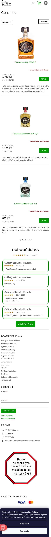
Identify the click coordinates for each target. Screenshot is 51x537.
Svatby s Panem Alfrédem (11, 341)
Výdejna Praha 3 (7, 347)
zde (43, 517)
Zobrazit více (25, 324)
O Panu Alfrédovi (7, 359)
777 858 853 (9, 433)
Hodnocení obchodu (25, 249)
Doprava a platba (7, 356)
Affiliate (4, 368)
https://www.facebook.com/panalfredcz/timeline (22, 441)
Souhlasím (24, 531)
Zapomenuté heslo (8, 418)
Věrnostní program (8, 353)
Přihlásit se (8, 411)
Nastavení (24, 523)
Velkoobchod (6, 380)
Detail (44, 79)
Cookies (4, 374)
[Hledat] (33, 3)
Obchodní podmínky (8, 371)
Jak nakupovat (6, 362)
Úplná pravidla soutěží (9, 377)
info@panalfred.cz (11, 430)
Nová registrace (7, 415)
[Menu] (45, 3)
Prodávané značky (8, 350)
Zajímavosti (5, 365)
